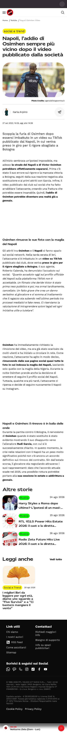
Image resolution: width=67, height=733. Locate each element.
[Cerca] (63, 12)
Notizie (14, 20)
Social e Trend (14, 31)
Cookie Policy (14, 708)
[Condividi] (60, 112)
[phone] (20, 669)
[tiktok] (33, 669)
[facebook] (39, 669)
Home (5, 20)
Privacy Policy (33, 708)
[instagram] (27, 669)
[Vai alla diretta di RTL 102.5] (61, 728)
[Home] (10, 12)
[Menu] (4, 12)
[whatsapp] (8, 669)
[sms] (14, 669)
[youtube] (45, 669)
